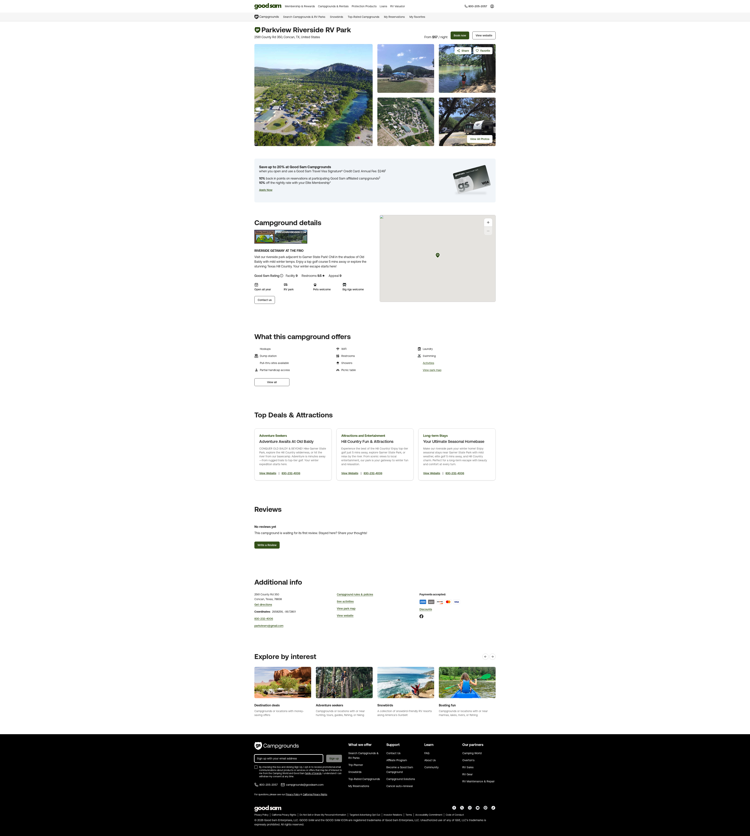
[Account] (492, 6)
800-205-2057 (268, 784)
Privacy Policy (293, 794)
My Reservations (394, 16)
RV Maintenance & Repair (478, 781)
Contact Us (393, 753)
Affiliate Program (396, 760)
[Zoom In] (488, 222)
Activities (428, 363)
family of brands (313, 773)
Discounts (425, 609)
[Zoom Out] (488, 231)
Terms (409, 815)
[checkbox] (256, 767)
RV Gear (467, 774)
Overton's (468, 760)
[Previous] (485, 657)
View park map (432, 370)
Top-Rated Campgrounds (363, 16)
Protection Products (364, 6)
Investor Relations (393, 815)
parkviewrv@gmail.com (268, 625)
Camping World (472, 753)
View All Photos (479, 139)
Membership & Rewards (300, 6)
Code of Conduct (455, 815)
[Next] (492, 657)
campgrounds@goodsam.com (304, 784)
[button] (265, 190)
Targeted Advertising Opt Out (365, 815)
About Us (430, 760)
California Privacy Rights (315, 794)
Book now (460, 35)
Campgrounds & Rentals (333, 6)
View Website (267, 473)
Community (431, 767)
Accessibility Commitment (428, 815)
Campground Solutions (400, 779)
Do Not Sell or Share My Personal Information (323, 815)
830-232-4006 (291, 473)
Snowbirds (336, 16)
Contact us (265, 300)
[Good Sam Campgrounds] (276, 746)
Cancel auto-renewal (399, 786)
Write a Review (267, 545)
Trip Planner (355, 764)
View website (484, 35)
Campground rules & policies (355, 594)
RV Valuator (397, 6)
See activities (345, 601)
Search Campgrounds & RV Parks (304, 16)
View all (272, 382)
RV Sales (467, 767)
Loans (383, 6)
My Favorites (417, 16)
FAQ (426, 753)
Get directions (263, 604)
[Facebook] (421, 616)
